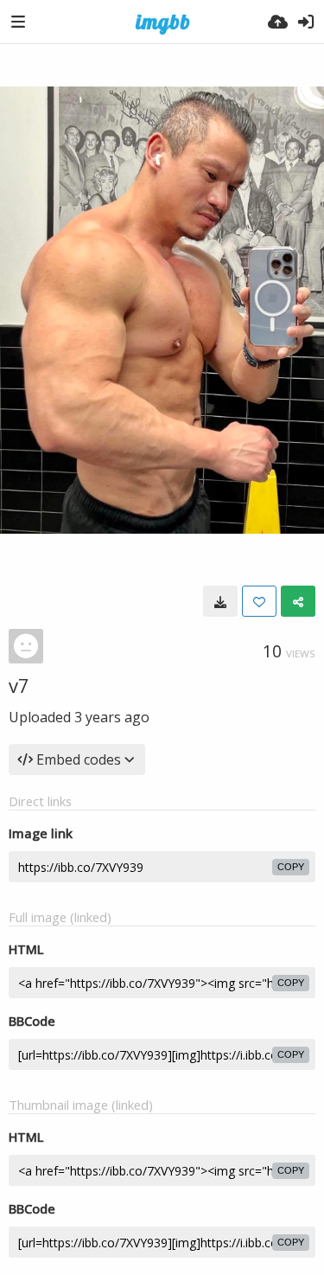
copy (290, 867)
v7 (19, 685)
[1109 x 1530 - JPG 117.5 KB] (220, 601)
